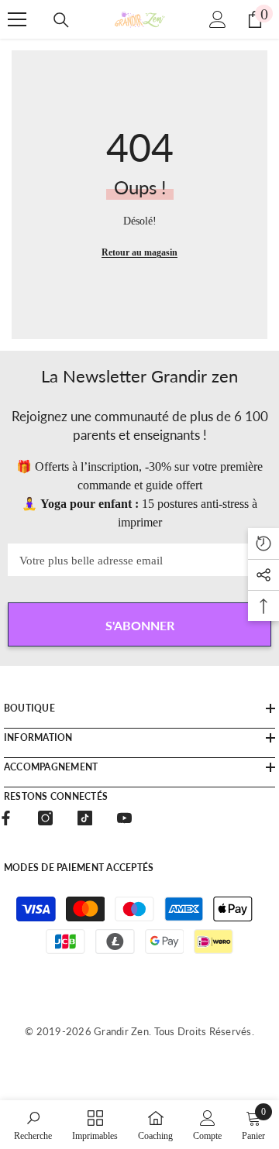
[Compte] (217, 19)
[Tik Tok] (85, 818)
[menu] (17, 19)
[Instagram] (45, 818)
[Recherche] (61, 20)
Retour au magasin (139, 252)
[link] (32, 1124)
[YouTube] (124, 818)
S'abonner (139, 625)
